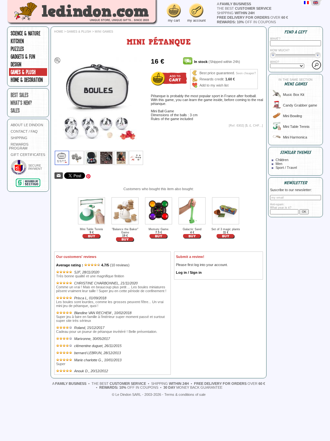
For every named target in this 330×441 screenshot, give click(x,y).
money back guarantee (192, 387)
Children (282, 160)
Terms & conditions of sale (185, 394)
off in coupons (246, 22)
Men (279, 164)
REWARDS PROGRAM (18, 146)
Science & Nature (25, 33)
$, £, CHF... (254, 125)
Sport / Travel (286, 167)
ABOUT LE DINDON (27, 125)
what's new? (21, 103)
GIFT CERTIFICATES (28, 155)
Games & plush (23, 72)
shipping (236, 13)
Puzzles (17, 49)
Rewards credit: (211, 79)
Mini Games (104, 31)
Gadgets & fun (23, 56)
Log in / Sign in (189, 272)
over (252, 17)
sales (15, 110)
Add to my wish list (213, 85)
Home (58, 31)
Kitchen (17, 41)
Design (16, 64)
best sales (19, 95)
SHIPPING (19, 138)
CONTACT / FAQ (24, 131)
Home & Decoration (27, 80)
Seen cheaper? (246, 73)
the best (244, 8)
